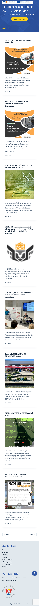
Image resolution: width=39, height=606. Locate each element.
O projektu (5, 552)
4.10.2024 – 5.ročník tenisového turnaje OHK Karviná (18, 166)
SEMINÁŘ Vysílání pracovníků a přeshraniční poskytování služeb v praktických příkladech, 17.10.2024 (19, 230)
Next (31, 534)
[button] (34, 573)
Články (4, 557)
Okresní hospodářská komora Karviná (14, 578)
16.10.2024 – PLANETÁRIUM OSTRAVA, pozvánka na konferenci (17, 104)
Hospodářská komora (9, 580)
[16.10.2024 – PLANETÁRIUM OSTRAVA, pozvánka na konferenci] (19, 123)
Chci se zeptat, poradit (19, 19)
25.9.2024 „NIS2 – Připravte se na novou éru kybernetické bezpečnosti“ (18, 295)
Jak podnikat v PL (8, 564)
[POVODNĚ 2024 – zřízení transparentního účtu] (19, 494)
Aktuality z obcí (7, 562)
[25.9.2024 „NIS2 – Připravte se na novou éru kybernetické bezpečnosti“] (19, 314)
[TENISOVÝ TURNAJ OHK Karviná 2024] (19, 432)
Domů (4, 550)
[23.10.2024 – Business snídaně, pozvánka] (19, 59)
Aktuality (5, 555)
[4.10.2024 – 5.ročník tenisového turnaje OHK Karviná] (19, 184)
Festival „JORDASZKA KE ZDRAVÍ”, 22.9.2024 (15, 355)
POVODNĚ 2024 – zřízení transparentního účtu (15, 476)
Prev (7, 534)
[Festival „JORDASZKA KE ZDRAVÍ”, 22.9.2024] (19, 373)
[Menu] (36, 2)
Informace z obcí (7, 559)
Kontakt (4, 567)
